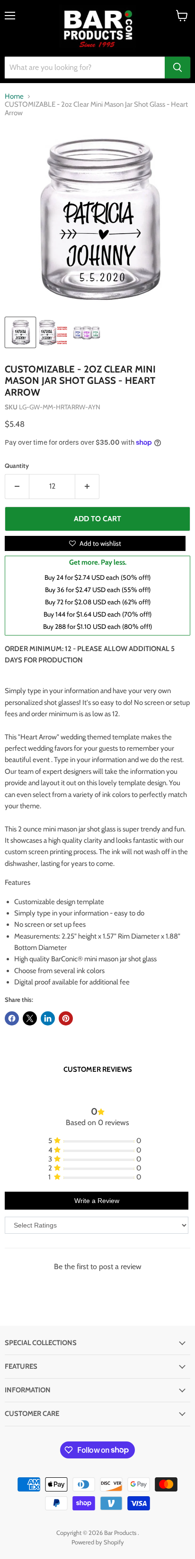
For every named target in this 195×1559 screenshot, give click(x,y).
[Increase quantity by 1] (87, 486)
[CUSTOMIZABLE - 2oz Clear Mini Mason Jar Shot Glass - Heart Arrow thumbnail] (20, 332)
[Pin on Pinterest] (66, 1018)
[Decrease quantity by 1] (17, 486)
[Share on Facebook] (12, 1018)
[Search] (177, 67)
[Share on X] (30, 1018)
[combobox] (85, 67)
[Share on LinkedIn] (48, 1018)
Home (14, 97)
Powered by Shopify (97, 1542)
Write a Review (96, 1200)
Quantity (17, 465)
